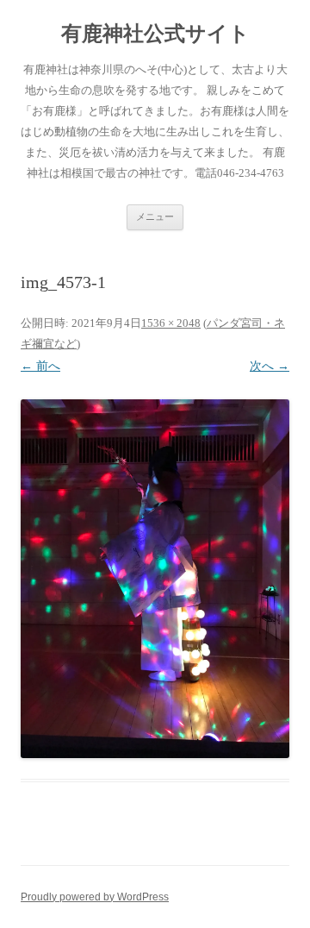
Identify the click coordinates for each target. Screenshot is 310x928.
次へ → (269, 366)
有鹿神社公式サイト (155, 33)
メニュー (155, 216)
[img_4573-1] (155, 578)
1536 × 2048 (171, 323)
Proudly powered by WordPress (95, 897)
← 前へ (40, 366)
